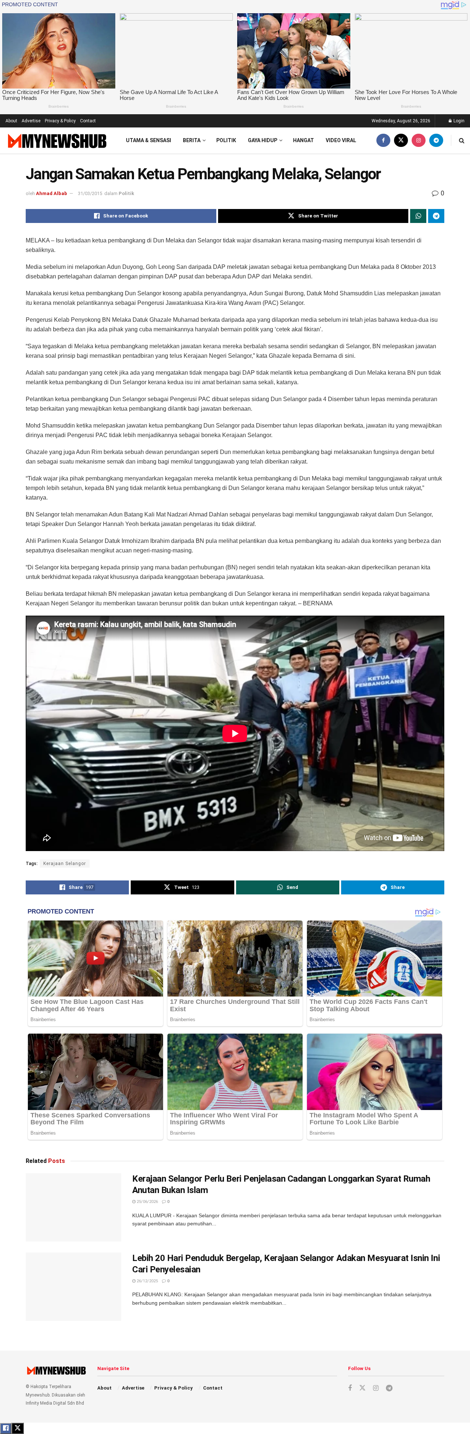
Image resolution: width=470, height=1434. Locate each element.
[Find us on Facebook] (383, 140)
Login (458, 120)
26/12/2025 (146, 1281)
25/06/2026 (146, 1201)
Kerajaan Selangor (64, 863)
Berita (191, 140)
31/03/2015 (90, 193)
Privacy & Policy (60, 120)
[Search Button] (461, 140)
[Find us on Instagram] (419, 140)
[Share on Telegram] (436, 216)
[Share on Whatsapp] (418, 216)
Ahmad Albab (51, 193)
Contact (88, 120)
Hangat (303, 140)
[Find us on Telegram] (436, 140)
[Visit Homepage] (56, 140)
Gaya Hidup (262, 140)
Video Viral (341, 140)
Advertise (31, 120)
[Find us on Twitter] (401, 140)
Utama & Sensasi (148, 140)
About (11, 120)
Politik (226, 140)
